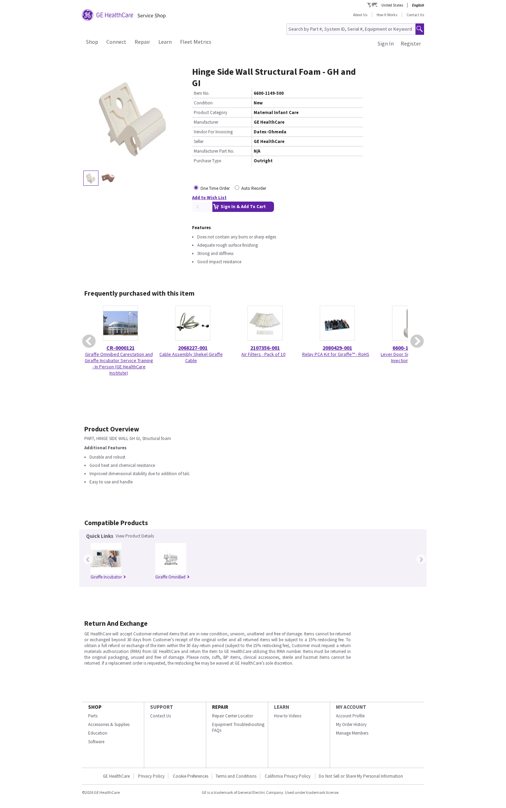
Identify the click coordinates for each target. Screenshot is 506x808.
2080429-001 (337, 347)
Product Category (210, 112)
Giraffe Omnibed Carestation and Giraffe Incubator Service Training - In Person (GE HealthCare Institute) (119, 363)
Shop (92, 41)
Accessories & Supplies (108, 724)
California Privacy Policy (288, 776)
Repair (142, 41)
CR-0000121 (120, 347)
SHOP (95, 707)
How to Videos (287, 716)
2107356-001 (265, 347)
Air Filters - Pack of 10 (263, 354)
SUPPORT (161, 707)
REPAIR (220, 707)
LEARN (281, 707)
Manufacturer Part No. (214, 151)
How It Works (387, 14)
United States (392, 5)
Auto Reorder (253, 188)
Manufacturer (206, 122)
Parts (92, 716)
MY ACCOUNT (351, 707)
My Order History (351, 724)
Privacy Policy (151, 776)
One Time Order (215, 188)
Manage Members (352, 733)
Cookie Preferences (190, 776)
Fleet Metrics (195, 41)
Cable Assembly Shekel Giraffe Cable (191, 357)
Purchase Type (207, 161)
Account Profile (350, 716)
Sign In (386, 43)
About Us (360, 14)
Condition (203, 103)
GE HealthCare (116, 776)
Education (97, 733)
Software (96, 742)
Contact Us (415, 14)
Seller (198, 141)
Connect (116, 41)
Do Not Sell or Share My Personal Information (361, 776)
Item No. (202, 93)
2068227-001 (193, 347)
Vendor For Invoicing (213, 132)
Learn (165, 41)
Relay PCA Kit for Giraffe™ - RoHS (335, 354)
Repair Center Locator (232, 716)
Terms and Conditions (235, 776)
